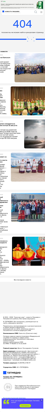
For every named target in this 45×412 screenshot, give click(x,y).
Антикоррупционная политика (14, 398)
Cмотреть (25, 406)
